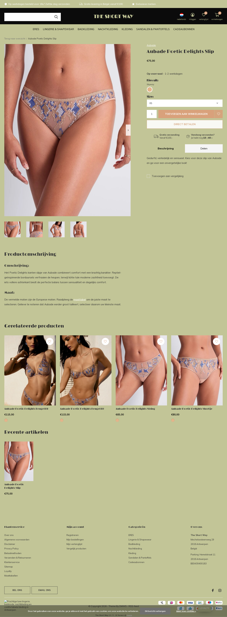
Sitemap (8, 566)
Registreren (72, 535)
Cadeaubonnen (183, 29)
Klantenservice (12, 562)
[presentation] (128, 130)
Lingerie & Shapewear (58, 29)
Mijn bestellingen (75, 539)
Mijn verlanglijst (74, 544)
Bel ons (17, 590)
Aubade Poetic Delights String (135, 408)
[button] (12, 229)
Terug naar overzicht (14, 38)
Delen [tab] (203, 148)
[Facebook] (213, 590)
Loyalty (8, 571)
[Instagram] (219, 590)
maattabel (80, 299)
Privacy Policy (11, 548)
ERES (36, 29)
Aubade (151, 45)
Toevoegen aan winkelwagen (186, 113)
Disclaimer (9, 544)
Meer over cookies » (186, 611)
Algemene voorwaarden (16, 539)
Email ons (44, 590)
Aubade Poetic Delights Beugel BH (26, 408)
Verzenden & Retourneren (17, 557)
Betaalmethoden (12, 553)
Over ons (9, 535)
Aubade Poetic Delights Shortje (191, 408)
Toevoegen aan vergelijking (167, 176)
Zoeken (56, 17)
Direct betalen (185, 124)
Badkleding (86, 29)
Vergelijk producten (76, 548)
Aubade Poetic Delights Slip (14, 486)
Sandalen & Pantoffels (153, 29)
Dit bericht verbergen (155, 611)
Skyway (150, 84)
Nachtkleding (108, 29)
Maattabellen (11, 575)
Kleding (127, 29)
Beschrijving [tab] (166, 148)
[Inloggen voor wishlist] (218, 114)
